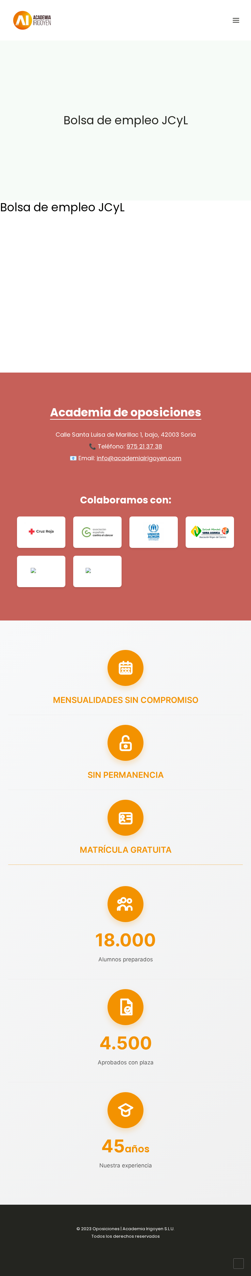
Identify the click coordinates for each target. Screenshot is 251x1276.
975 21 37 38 (144, 446)
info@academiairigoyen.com (139, 458)
